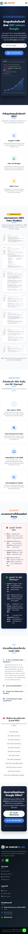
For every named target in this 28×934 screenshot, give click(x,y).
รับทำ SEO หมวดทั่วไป (14, 771)
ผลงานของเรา (7, 896)
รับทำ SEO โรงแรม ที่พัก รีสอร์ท (14, 763)
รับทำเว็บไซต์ (6, 877)
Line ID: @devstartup (14, 814)
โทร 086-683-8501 (15, 820)
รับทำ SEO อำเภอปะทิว (14, 740)
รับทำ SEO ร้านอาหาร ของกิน (14, 767)
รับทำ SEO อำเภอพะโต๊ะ (14, 751)
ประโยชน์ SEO (6, 893)
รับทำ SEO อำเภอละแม (14, 748)
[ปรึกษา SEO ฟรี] (24, 930)
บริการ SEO (5, 871)
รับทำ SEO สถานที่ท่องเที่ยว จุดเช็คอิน (14, 775)
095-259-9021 (8, 914)
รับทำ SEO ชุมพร (14, 732)
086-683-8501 (8, 912)
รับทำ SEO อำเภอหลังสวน (14, 744)
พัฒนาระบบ (6, 880)
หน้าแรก (5, 891)
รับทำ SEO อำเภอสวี (14, 755)
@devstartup (8, 917)
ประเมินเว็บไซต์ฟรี (15, 53)
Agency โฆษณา (7, 874)
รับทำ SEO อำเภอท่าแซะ (14, 736)
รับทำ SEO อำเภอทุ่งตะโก (14, 759)
